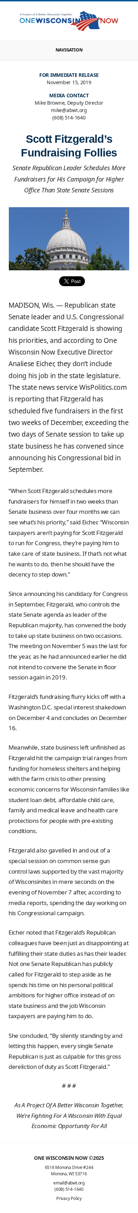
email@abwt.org (69, 1183)
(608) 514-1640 (69, 1189)
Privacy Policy (69, 1198)
